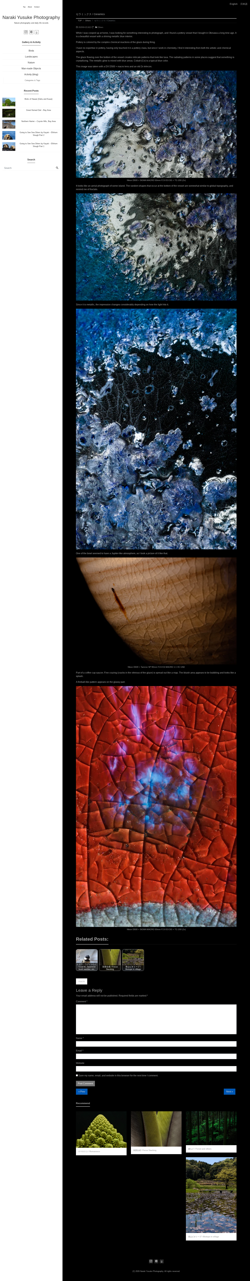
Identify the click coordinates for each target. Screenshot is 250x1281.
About (30, 7)
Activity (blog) (31, 74)
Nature (31, 62)
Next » (229, 1091)
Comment (81, 1001)
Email (79, 1050)
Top (24, 7)
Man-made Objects (31, 68)
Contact (36, 7)
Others (100, 27)
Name (80, 1038)
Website (80, 1063)
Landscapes (31, 56)
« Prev (81, 1091)
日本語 (243, 4)
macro (81, 981)
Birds (31, 50)
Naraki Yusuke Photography (31, 17)
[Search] (57, 168)
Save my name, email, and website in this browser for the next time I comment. (118, 1075)
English (234, 4)
